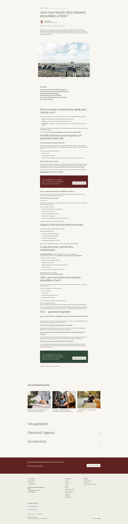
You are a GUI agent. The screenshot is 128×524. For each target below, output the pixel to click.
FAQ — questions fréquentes (46, 99)
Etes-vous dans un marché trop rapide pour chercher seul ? (53, 89)
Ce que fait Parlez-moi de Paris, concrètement (50, 95)
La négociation (86, 482)
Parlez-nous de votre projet (79, 183)
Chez (46, 254)
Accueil (41, 8)
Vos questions (67, 494)
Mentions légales (31, 514)
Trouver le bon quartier (88, 480)
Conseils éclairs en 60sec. (69, 489)
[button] (64, 506)
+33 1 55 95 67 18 (32, 483)
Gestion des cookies (39, 514)
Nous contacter (68, 497)
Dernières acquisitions (69, 490)
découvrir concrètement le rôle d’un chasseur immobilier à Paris (66, 132)
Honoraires (67, 484)
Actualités (67, 487)
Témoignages (67, 495)
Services (66, 485)
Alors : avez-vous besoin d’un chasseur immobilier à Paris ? (53, 97)
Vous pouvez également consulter (39, 385)
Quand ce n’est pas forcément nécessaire (49, 93)
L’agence (66, 480)
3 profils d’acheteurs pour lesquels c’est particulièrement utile (54, 91)
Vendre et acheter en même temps (90, 484)
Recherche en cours (68, 492)
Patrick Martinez (68, 482)
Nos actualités (46, 8)
